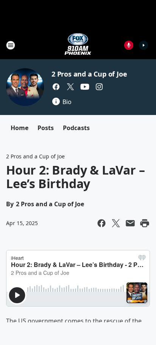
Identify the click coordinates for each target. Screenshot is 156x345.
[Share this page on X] (116, 223)
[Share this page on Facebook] (101, 223)
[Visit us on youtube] (84, 86)
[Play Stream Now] (143, 45)
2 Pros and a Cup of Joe (89, 73)
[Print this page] (144, 223)
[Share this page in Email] (130, 223)
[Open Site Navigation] (10, 45)
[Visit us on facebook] (56, 86)
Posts (45, 128)
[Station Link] (78, 45)
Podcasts (76, 128)
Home (19, 128)
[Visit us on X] (70, 86)
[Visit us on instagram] (99, 86)
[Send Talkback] (128, 45)
